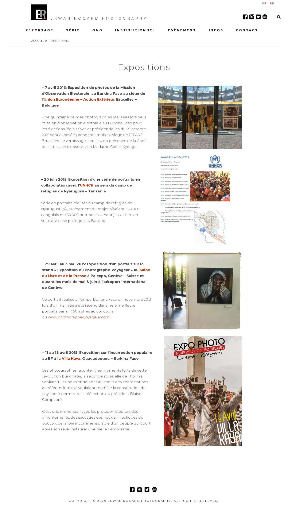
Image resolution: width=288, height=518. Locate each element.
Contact (247, 30)
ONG (97, 30)
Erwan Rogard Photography (98, 18)
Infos (216, 30)
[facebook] (245, 16)
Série (73, 30)
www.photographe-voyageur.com (79, 317)
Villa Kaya (71, 358)
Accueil (37, 40)
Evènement (182, 30)
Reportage (40, 30)
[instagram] (251, 16)
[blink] (264, 16)
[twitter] (258, 16)
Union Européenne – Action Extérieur (79, 99)
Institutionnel (135, 30)
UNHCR (86, 185)
